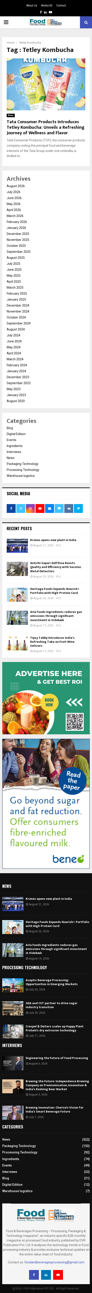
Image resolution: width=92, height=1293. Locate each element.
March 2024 (15, 359)
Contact (61, 5)
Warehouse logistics (21, 476)
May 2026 (14, 204)
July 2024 (13, 335)
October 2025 (16, 245)
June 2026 (14, 198)
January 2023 (16, 395)
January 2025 (16, 299)
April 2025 (14, 281)
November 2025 (18, 240)
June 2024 (14, 341)
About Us (31, 5)
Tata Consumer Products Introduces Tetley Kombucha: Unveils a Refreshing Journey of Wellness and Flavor (45, 127)
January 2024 (16, 371)
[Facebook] (34, 1275)
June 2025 (14, 269)
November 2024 (18, 311)
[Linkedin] (46, 1275)
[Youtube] (58, 1275)
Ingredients (15, 446)
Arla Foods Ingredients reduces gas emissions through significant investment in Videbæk (56, 615)
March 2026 (15, 216)
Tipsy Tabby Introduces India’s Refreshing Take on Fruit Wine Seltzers (52, 641)
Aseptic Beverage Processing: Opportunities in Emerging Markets (52, 982)
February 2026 (17, 222)
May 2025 (14, 275)
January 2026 (16, 228)
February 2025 (17, 293)
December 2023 (18, 377)
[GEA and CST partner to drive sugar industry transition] (12, 1008)
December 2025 (18, 234)
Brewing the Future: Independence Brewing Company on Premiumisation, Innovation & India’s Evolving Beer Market (57, 1085)
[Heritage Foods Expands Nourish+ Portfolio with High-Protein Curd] (17, 595)
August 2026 (16, 186)
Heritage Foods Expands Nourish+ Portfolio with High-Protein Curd (54, 590)
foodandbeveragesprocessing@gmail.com (54, 1262)
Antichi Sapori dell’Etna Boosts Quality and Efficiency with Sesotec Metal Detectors (55, 567)
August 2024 (16, 329)
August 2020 (16, 401)
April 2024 (14, 353)
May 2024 (14, 347)
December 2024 (18, 305)
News (11, 115)
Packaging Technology (22, 464)
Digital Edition (16, 434)
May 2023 (14, 389)
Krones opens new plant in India (53, 540)
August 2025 (16, 257)
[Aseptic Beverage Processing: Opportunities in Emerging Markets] (12, 985)
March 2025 (15, 287)
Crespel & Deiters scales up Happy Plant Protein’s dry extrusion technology (55, 1028)
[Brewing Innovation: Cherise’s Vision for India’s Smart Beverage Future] (12, 1113)
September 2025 (19, 251)
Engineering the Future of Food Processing (57, 1058)
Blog (10, 428)
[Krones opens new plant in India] (17, 546)
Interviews (14, 452)
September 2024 (19, 323)
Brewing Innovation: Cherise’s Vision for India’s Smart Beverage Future (55, 1109)
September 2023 (19, 383)
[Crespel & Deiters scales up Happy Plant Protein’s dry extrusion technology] (12, 1031)
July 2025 (13, 263)
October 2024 (16, 317)
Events (11, 440)
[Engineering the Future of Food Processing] (12, 1063)
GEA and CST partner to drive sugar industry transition (51, 1005)
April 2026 (14, 210)
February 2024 (17, 365)
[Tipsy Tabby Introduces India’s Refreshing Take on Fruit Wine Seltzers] (17, 643)
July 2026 (13, 192)
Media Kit (46, 5)
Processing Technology (23, 470)
